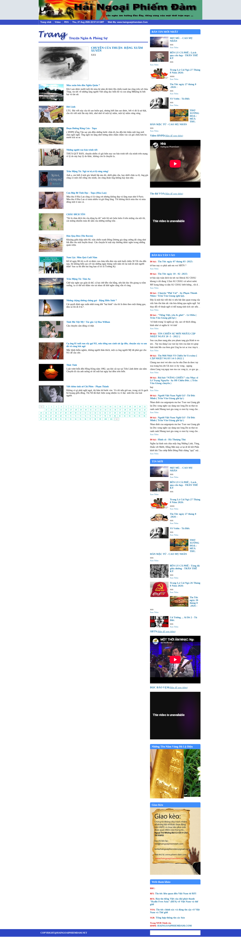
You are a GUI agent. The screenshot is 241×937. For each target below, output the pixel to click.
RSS (66, 22)
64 (144, 413)
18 (130, 406)
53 (90, 413)
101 (111, 419)
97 (90, 419)
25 (61, 410)
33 (100, 410)
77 (100, 416)
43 (41, 413)
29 (81, 410)
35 (110, 410)
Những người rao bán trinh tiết (82, 150)
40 (135, 410)
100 (105, 419)
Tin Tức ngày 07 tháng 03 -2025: (171, 261)
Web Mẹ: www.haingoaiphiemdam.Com (128, 22)
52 (85, 413)
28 (76, 410)
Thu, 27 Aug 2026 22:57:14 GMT (88, 22)
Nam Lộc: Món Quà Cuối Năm (81, 257)
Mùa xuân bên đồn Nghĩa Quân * (83, 85)
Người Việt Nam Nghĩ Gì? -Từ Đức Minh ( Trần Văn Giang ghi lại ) (172, 397)
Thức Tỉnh (71, 365)
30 (86, 410)
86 (144, 416)
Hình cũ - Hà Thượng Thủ (168, 439)
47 (61, 413)
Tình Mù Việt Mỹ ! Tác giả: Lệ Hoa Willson (88, 322)
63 (139, 413)
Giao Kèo (157, 804)
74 (85, 416)
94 (75, 419)
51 (80, 413)
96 (85, 419)
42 (145, 410)
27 (71, 410)
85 (139, 416)
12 (100, 406)
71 (70, 416)
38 (125, 410)
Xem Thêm (174, 47)
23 (51, 410)
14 (110, 406)
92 (66, 419)
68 (56, 416)
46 (56, 413)
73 (80, 416)
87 (41, 419)
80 (115, 416)
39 (130, 410)
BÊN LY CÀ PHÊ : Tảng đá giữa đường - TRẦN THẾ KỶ (185, 568)
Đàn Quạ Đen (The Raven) (79, 236)
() (166, 136)
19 (135, 406)
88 (46, 419)
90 (56, 419)
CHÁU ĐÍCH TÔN (75, 214)
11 (95, 406)
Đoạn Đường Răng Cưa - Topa (81, 128)
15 (115, 406)
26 (66, 410)
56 (105, 413)
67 (51, 416)
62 (134, 413)
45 (51, 413)
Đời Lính (70, 107)
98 (95, 419)
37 (120, 410)
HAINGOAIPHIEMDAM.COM (171, 924)
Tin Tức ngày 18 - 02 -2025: (169, 273)
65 (41, 416)
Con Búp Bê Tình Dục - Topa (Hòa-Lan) (86, 193)
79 (110, 416)
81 (120, 416)
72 (75, 416)
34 (105, 410)
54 (95, 413)
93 (70, 419)
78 (105, 416)
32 (95, 410)
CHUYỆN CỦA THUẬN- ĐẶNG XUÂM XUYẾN (117, 49)
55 (100, 413)
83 (130, 416)
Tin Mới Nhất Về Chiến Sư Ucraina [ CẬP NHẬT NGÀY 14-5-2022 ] (173, 357)
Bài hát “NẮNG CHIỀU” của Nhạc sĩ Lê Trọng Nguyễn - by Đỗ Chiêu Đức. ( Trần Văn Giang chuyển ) (174, 380)
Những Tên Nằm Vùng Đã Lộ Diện (172, 746)
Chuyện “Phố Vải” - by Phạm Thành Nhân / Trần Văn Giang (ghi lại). (173, 294)
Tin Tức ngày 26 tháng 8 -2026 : (194, 601)
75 (90, 416)
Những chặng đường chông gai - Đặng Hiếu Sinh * (91, 300)
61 (130, 413)
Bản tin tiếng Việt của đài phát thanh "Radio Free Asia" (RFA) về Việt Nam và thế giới (174, 901)
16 (120, 406)
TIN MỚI (157, 461)
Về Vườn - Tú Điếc (180, 98)
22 (46, 410)
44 (46, 413)
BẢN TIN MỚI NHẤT (165, 31)
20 (140, 406)
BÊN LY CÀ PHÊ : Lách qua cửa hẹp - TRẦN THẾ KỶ (184, 55)
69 (61, 416)
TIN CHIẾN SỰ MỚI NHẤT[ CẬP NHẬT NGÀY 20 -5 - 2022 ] (172, 335)
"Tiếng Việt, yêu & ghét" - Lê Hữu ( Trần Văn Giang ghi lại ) (173, 316)
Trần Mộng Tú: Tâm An (78, 279)
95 (80, 419)
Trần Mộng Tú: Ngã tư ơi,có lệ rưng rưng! (87, 171)
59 (120, 413)
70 (66, 416)
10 (90, 406)
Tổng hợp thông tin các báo (167, 917)
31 (90, 410)
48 (66, 413)
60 (125, 413)
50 (75, 413)
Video (58, 22)
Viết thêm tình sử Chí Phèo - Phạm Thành (87, 386)
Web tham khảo (161, 881)
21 (145, 406)
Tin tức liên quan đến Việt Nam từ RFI (173, 893)
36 (115, 410)
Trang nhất (45, 22)
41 (140, 410)
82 (125, 416)
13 (105, 406)
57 (110, 413)
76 (95, 416)
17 (125, 406)
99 (100, 419)
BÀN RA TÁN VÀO (163, 255)
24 (56, 410)
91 (61, 419)
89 (51, 419)
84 (134, 416)
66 (46, 416)
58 (115, 413)
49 (70, 413)
